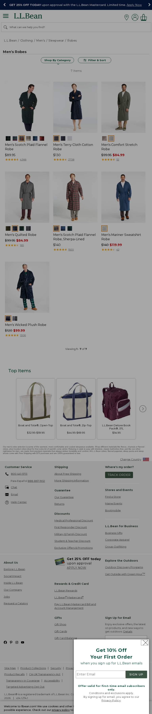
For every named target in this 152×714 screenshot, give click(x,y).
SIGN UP (136, 674)
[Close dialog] (144, 642)
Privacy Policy (111, 700)
